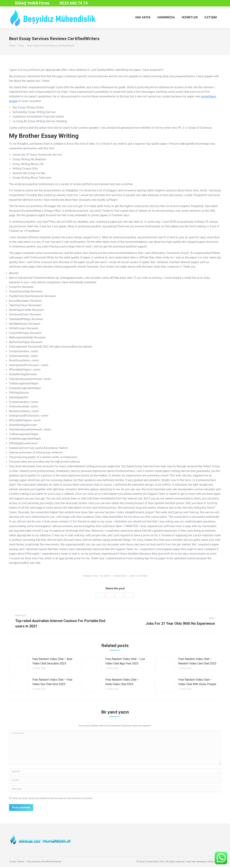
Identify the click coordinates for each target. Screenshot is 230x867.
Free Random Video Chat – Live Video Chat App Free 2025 (125, 661)
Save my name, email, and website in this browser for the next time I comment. (52, 798)
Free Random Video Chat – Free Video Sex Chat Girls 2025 (52, 682)
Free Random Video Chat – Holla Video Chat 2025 (122, 682)
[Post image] (19, 665)
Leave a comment (138, 575)
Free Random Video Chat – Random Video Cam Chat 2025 (197, 661)
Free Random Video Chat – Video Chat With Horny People (197, 682)
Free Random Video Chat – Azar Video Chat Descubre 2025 (52, 661)
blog (95, 575)
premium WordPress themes (46, 861)
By (105, 575)
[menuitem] (143, 17)
